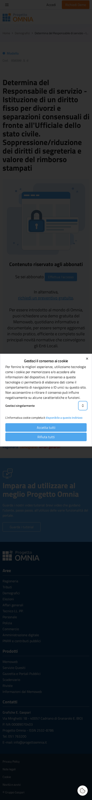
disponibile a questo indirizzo (64, 417)
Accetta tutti (46, 427)
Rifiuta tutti (46, 436)
